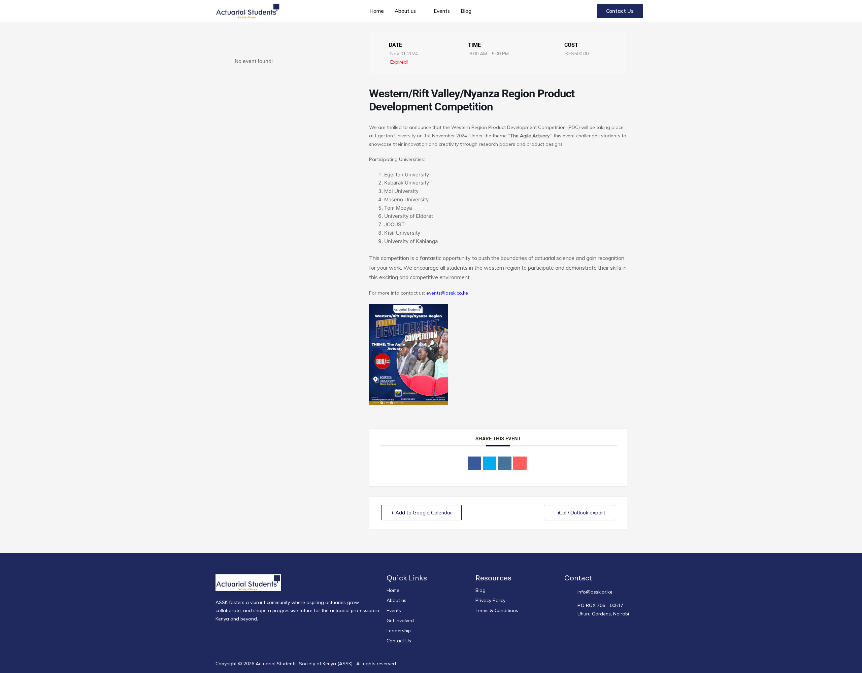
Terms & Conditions (496, 610)
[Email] (520, 463)
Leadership (399, 630)
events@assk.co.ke (447, 293)
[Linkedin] (504, 463)
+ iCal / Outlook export (579, 512)
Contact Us (399, 640)
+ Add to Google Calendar (421, 512)
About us (405, 11)
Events (442, 11)
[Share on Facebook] (474, 463)
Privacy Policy (490, 600)
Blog (466, 11)
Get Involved (400, 620)
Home (376, 11)
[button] (408, 11)
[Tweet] (489, 463)
